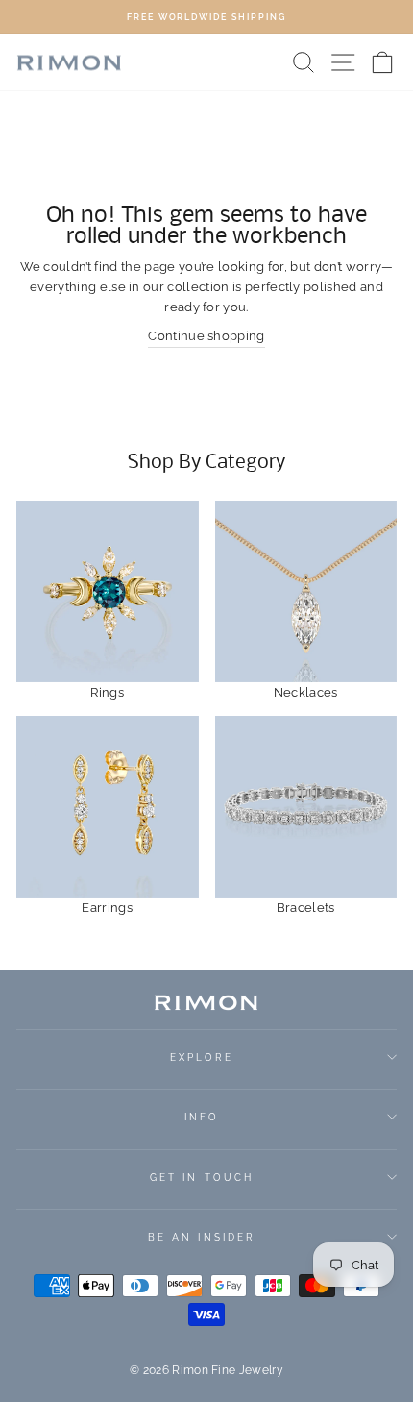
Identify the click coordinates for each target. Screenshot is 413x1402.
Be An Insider (201, 1236)
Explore (202, 1057)
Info (201, 1116)
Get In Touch (202, 1177)
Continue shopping (206, 336)
